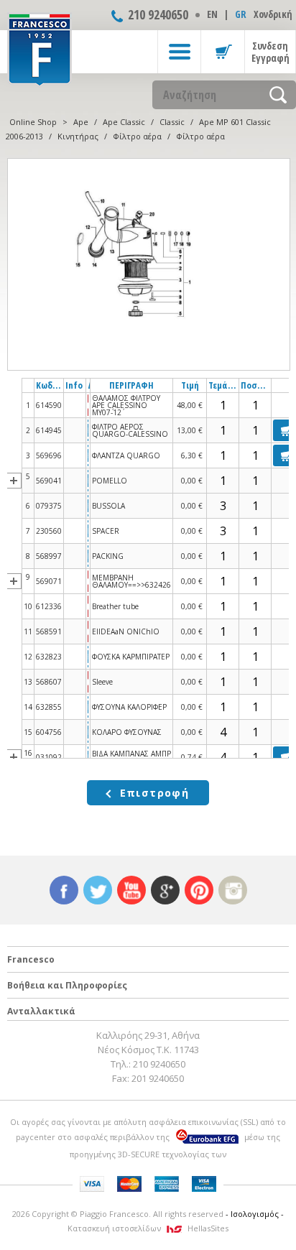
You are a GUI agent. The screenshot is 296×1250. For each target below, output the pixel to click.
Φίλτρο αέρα (137, 136)
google (165, 890)
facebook (64, 890)
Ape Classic (124, 121)
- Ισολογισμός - (255, 1213)
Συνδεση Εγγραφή (270, 52)
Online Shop (33, 121)
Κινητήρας (77, 136)
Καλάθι (222, 51)
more (14, 481)
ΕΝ (212, 14)
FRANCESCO (39, 48)
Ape (80, 121)
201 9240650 (157, 1078)
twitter (97, 890)
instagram (232, 890)
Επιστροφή (155, 793)
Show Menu (179, 51)
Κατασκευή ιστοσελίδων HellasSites (148, 1228)
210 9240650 (158, 14)
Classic (172, 121)
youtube (131, 890)
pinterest (199, 890)
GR (240, 14)
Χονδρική (273, 14)
